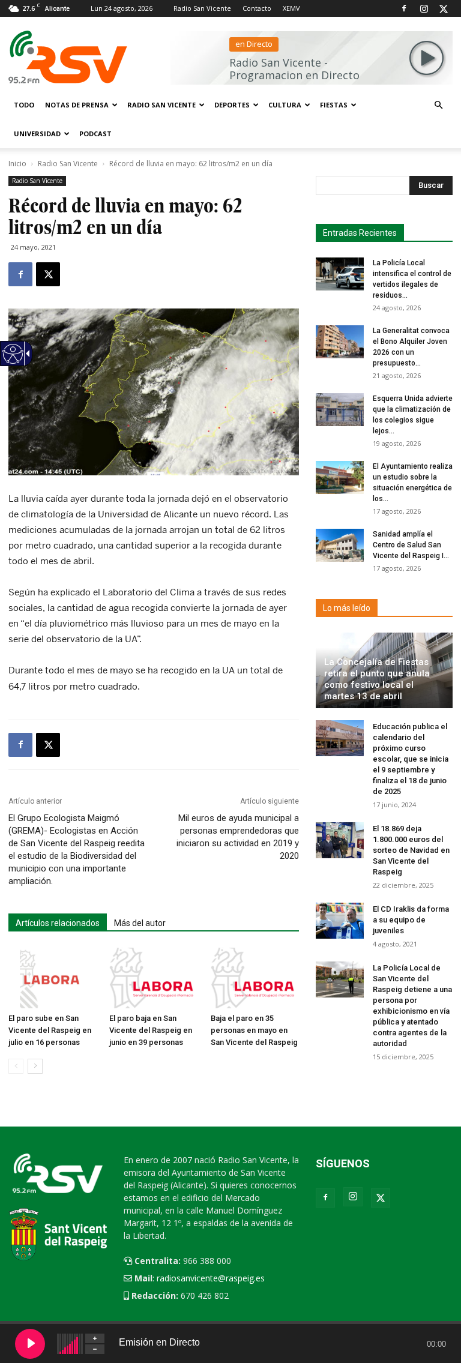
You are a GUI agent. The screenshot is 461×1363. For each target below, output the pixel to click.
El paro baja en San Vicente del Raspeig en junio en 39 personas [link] (150, 1030)
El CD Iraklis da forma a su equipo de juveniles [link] (411, 919)
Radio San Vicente (68, 163)
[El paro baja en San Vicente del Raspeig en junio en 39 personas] (153, 978)
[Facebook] (404, 8)
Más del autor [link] (140, 923)
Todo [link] (24, 104)
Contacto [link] (257, 8)
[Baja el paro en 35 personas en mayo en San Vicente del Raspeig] (255, 978)
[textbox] (381, 185)
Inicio (17, 163)
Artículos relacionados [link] (58, 923)
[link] (20, 274)
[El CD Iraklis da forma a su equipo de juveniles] (340, 921)
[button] (438, 105)
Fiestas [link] (334, 104)
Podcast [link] (95, 133)
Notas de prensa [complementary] (77, 104)
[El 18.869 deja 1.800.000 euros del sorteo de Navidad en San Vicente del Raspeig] (340, 840)
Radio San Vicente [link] (202, 8)
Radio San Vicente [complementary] (161, 104)
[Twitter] (444, 8)
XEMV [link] (291, 8)
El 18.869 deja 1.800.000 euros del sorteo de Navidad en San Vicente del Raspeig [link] (411, 850)
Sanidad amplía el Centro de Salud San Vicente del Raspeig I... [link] (411, 545)
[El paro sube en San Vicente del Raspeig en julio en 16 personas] (52, 978)
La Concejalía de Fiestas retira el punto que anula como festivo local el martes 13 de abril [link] (377, 679)
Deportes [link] (232, 104)
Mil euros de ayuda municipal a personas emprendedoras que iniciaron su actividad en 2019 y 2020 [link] (237, 837)
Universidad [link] (37, 133)
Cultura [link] (284, 104)
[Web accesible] (12, 361)
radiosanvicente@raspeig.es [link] (211, 1278)
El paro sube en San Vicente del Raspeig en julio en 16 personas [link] (49, 1030)
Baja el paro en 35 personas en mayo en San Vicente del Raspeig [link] (254, 1030)
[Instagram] (424, 8)
